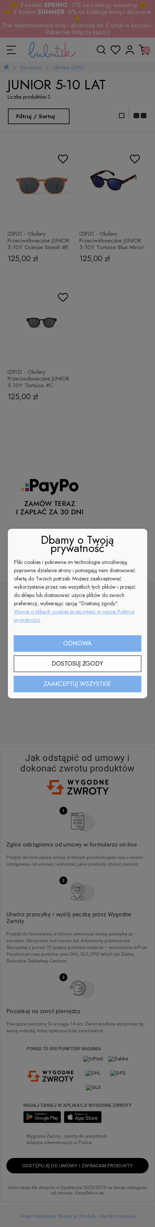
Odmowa (77, 643)
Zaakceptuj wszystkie (77, 684)
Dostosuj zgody (77, 663)
